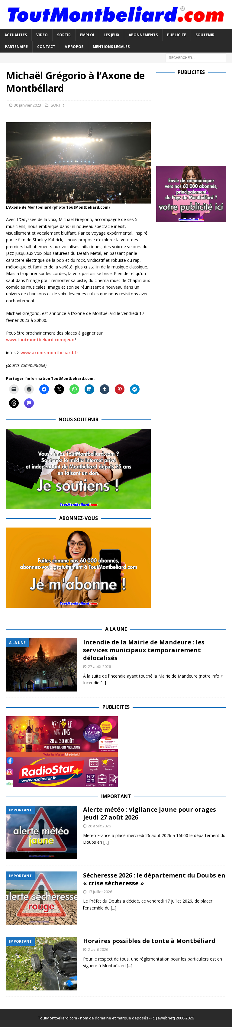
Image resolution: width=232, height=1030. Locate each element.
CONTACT (46, 46)
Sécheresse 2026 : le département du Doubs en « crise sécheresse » (154, 879)
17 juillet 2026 (100, 891)
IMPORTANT (116, 796)
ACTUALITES (16, 34)
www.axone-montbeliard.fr (49, 352)
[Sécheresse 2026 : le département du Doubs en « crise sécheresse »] (41, 898)
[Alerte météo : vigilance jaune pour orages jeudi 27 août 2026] (41, 832)
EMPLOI (87, 34)
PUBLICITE (176, 34)
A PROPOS (74, 46)
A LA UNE (116, 629)
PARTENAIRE (16, 46)
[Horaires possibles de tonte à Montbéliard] (41, 963)
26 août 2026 (99, 826)
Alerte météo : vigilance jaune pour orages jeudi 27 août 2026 (149, 813)
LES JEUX (111, 34)
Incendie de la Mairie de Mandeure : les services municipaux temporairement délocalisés (144, 650)
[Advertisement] (194, 119)
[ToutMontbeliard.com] (116, 25)
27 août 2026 (99, 666)
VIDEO (42, 34)
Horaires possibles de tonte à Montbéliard (149, 941)
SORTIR (64, 34)
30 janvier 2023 (27, 105)
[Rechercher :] (196, 57)
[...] (103, 682)
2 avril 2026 (98, 949)
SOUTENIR (204, 34)
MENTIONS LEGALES (111, 46)
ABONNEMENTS (143, 34)
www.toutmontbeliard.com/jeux (40, 339)
